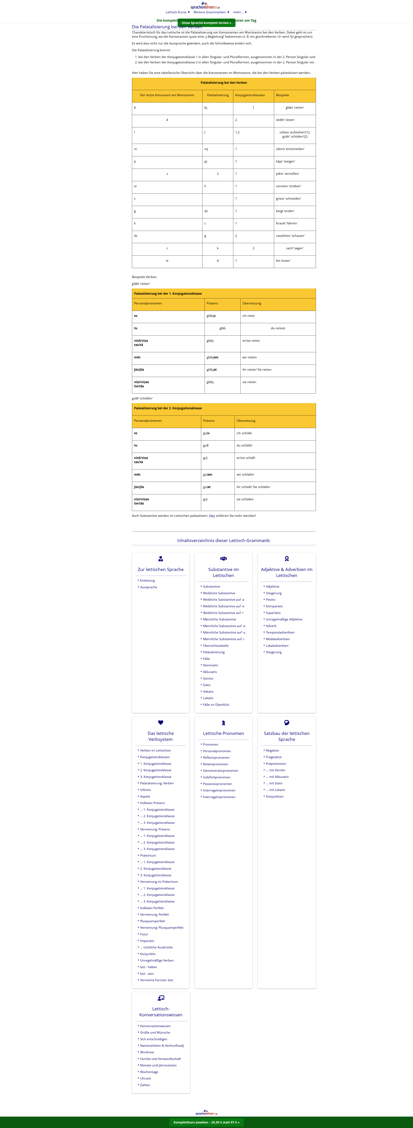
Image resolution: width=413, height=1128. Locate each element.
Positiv (270, 599)
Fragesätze (274, 757)
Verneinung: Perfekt (154, 914)
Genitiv (208, 678)
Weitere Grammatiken (210, 12)
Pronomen (210, 744)
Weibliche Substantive (219, 593)
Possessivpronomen (217, 784)
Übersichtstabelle (216, 646)
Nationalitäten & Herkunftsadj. (162, 1045)
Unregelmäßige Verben (157, 960)
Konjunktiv (148, 954)
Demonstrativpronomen (220, 770)
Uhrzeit (145, 1078)
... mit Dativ (274, 783)
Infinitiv (145, 790)
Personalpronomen (217, 751)
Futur (144, 934)
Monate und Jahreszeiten (158, 1065)
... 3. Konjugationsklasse (157, 823)
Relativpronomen (215, 764)
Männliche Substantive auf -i (223, 639)
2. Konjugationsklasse (155, 770)
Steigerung (274, 593)
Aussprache (148, 587)
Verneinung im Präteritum (159, 882)
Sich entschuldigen (153, 1039)
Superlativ (273, 613)
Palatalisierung (214, 652)
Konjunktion (275, 796)
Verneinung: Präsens (155, 829)
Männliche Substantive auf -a (224, 626)
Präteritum (148, 855)
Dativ (207, 685)
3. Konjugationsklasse (155, 777)
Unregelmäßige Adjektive (284, 619)
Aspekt (145, 796)
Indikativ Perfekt (152, 908)
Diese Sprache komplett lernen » (206, 23)
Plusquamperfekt (152, 921)
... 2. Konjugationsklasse (157, 816)
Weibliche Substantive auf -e (223, 606)
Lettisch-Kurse (176, 12)
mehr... (238, 12)
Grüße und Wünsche (155, 1032)
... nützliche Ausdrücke (156, 947)
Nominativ (210, 665)
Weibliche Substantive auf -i (223, 613)
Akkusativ (210, 672)
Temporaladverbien (280, 632)
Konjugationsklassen (155, 757)
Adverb (271, 626)
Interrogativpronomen (219, 790)
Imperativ (147, 941)
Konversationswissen (155, 1026)
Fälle (206, 659)
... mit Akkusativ (277, 777)
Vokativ (208, 691)
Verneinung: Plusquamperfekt (162, 927)
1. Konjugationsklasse (155, 764)
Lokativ (208, 698)
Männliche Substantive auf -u (224, 632)
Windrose (147, 1052)
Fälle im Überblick (216, 705)
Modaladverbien (278, 639)
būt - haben (148, 967)
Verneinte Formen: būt (156, 980)
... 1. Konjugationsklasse (157, 809)
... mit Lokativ (275, 790)
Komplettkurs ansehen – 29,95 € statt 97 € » (207, 1122)
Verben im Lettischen (155, 750)
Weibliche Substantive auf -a (223, 599)
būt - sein (147, 974)
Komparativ (274, 606)
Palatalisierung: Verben (157, 783)
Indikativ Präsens (152, 803)
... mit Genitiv (275, 770)
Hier (212, 516)
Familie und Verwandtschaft (160, 1059)
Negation (272, 750)
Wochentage (149, 1072)
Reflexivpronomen (216, 757)
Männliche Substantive (219, 619)
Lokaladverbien (277, 646)
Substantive (211, 586)
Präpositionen (276, 764)
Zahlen (145, 1085)
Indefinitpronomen (217, 777)
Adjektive (272, 586)
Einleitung (147, 580)
